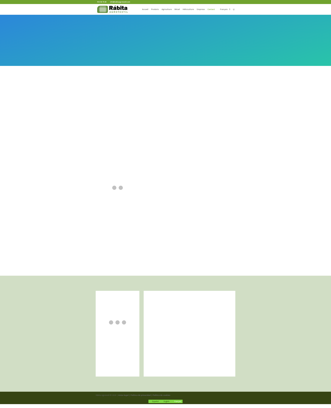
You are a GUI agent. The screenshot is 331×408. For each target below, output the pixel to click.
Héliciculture (188, 9)
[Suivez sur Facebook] (114, 188)
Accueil (145, 9)
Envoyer (221, 162)
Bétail (177, 9)
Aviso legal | (124, 395)
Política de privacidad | (141, 395)
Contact (211, 9)
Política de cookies (161, 395)
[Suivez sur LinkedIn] (121, 188)
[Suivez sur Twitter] (117, 322)
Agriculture (167, 9)
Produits (155, 9)
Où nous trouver (165, 225)
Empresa (201, 9)
